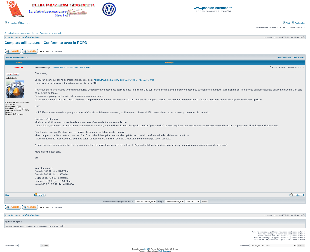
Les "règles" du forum (30, 37)
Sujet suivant (298, 57)
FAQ (287, 23)
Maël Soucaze (164, 251)
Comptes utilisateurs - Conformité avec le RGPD (45, 43)
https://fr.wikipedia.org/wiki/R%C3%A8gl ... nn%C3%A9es (124, 80)
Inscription (25, 23)
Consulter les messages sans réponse (21, 33)
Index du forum (11, 37)
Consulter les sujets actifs (51, 33)
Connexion (12, 23)
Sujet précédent (284, 57)
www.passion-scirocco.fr (213, 8)
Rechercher (299, 23)
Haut (7, 195)
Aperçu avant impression (17, 57)
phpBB (146, 249)
